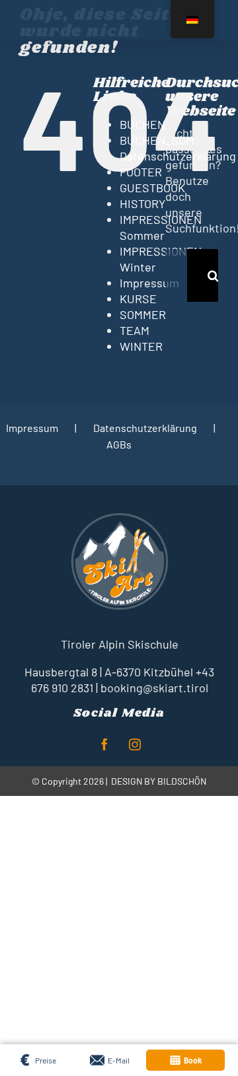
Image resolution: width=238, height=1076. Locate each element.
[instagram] (135, 744)
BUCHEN (142, 124)
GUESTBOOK (152, 187)
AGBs (119, 444)
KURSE (138, 298)
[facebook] (104, 744)
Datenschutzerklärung (145, 427)
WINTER (141, 346)
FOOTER (141, 171)
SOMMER (143, 314)
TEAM (134, 330)
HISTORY (142, 203)
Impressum (149, 282)
